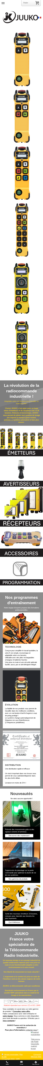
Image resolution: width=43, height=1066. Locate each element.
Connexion (37, 1054)
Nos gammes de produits (18, 879)
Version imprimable (11, 1054)
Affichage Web (36, 1057)
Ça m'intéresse (14, 922)
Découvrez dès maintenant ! (19, 836)
